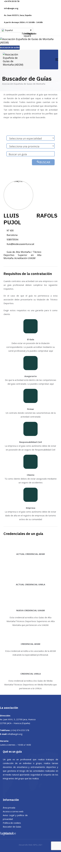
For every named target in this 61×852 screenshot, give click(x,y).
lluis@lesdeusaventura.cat (20, 244)
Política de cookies (12, 822)
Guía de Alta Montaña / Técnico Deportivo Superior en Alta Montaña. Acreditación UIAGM (22, 255)
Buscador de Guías (12, 826)
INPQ (35, 845)
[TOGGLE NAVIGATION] (49, 59)
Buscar (44, 162)
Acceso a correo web (13, 811)
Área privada (9, 807)
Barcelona (12, 235)
